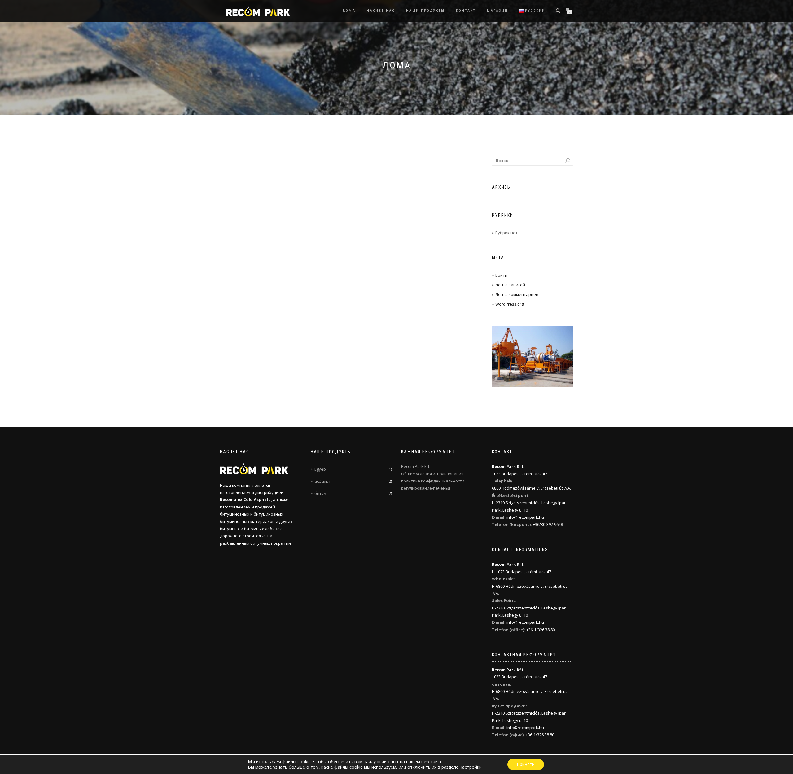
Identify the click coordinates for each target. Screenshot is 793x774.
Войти (501, 275)
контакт (466, 11)
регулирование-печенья (425, 488)
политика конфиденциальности (432, 481)
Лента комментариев (516, 294)
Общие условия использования (432, 474)
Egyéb (320, 469)
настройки (471, 767)
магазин (497, 11)
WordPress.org (509, 304)
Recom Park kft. (415, 466)
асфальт (322, 481)
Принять (526, 764)
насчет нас (381, 11)
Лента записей (510, 285)
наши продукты (425, 11)
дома (349, 11)
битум (320, 493)
